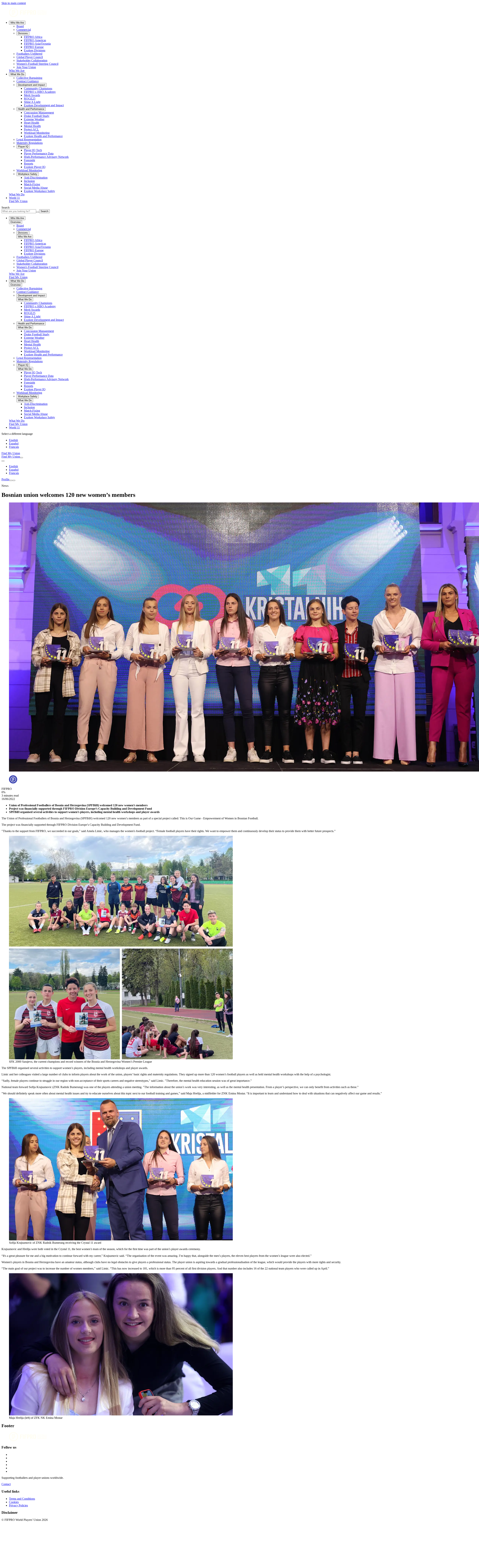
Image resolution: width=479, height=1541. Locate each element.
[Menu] (10, 480)
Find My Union (18, 201)
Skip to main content (13, 3)
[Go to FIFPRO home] (239, 13)
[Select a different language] (2, 461)
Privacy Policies (18, 1505)
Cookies (14, 1502)
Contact (6, 1484)
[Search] (21, 457)
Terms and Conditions (22, 1498)
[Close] (13, 480)
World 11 (14, 197)
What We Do (17, 74)
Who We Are (17, 22)
